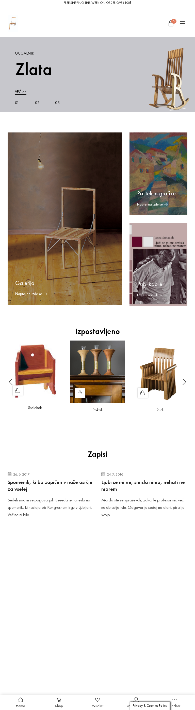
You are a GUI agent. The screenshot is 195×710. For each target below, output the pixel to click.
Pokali (97, 409)
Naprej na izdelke (150, 204)
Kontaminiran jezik (122, 547)
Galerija (25, 282)
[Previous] (11, 382)
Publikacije (149, 284)
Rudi (160, 409)
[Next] (183, 382)
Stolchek (35, 407)
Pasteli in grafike (156, 193)
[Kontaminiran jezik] (144, 495)
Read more (18, 390)
